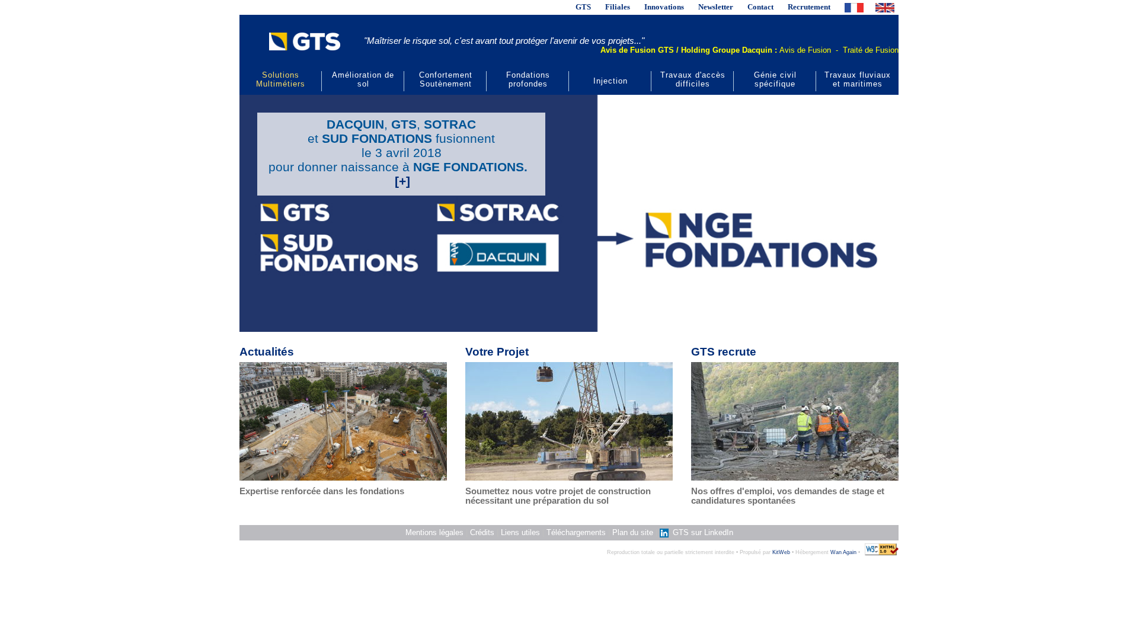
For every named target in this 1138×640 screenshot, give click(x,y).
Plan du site (632, 532)
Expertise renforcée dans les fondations (321, 491)
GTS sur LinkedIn (701, 532)
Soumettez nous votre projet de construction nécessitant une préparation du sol (558, 496)
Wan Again (843, 552)
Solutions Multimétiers (280, 79)
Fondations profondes (528, 79)
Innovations (664, 6)
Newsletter (715, 6)
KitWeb (781, 552)
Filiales (617, 6)
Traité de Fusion (871, 50)
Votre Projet (497, 351)
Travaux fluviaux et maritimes (857, 79)
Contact (760, 6)
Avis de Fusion (805, 50)
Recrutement (809, 6)
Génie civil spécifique (775, 79)
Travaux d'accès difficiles (692, 79)
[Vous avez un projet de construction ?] (569, 420)
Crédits (482, 532)
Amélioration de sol (363, 79)
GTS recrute (723, 351)
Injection (610, 80)
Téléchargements (576, 532)
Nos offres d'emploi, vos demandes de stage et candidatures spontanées (787, 496)
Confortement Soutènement (445, 79)
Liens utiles (520, 532)
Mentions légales (434, 532)
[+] (402, 181)
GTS (583, 6)
